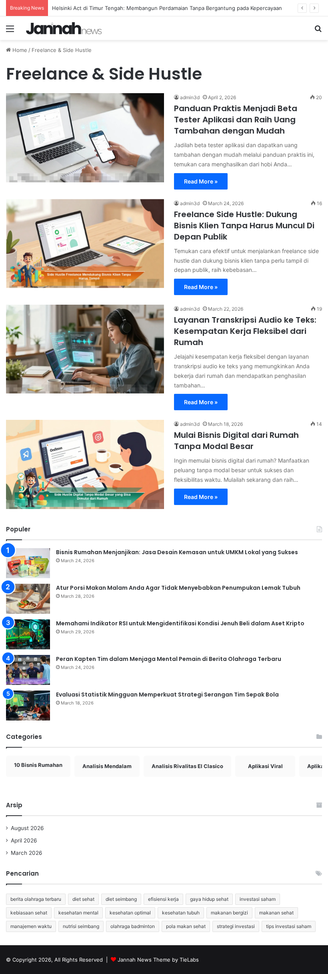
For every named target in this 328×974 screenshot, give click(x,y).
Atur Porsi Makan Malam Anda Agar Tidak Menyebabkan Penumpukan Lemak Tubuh (178, 588)
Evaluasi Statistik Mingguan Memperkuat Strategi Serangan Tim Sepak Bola (167, 695)
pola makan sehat (186, 926)
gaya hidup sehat (209, 899)
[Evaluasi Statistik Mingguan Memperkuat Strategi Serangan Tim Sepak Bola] (28, 706)
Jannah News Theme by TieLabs (158, 959)
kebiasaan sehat (28, 913)
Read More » (201, 181)
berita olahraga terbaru (35, 899)
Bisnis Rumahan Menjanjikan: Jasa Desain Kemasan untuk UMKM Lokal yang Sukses (177, 552)
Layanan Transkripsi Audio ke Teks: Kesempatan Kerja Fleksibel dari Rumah (245, 331)
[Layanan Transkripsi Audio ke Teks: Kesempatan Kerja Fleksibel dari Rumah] (85, 349)
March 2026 (26, 853)
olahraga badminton (132, 926)
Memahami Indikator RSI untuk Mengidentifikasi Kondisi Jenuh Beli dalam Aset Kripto (180, 623)
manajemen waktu (31, 926)
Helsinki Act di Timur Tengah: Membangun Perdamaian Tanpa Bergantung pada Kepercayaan (167, 8)
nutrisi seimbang (81, 926)
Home (19, 50)
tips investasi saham (288, 926)
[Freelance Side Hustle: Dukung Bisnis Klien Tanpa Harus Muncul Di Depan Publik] (85, 243)
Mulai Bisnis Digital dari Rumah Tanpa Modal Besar (236, 440)
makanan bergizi (229, 913)
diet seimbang (121, 899)
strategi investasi (236, 926)
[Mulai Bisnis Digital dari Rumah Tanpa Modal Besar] (85, 464)
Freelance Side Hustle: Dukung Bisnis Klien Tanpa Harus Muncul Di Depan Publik (244, 225)
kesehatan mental (78, 913)
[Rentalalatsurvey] (64, 28)
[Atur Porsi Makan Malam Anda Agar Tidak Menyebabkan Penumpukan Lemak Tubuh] (28, 599)
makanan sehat (276, 913)
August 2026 (27, 828)
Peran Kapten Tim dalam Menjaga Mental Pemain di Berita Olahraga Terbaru (168, 659)
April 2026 (24, 840)
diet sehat (83, 899)
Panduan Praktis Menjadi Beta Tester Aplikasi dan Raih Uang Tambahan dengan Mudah (235, 119)
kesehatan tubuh (181, 913)
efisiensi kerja (163, 899)
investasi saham (258, 899)
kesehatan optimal (130, 913)
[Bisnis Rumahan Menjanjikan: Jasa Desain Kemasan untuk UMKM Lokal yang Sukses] (28, 563)
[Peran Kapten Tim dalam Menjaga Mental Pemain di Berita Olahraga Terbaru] (28, 670)
